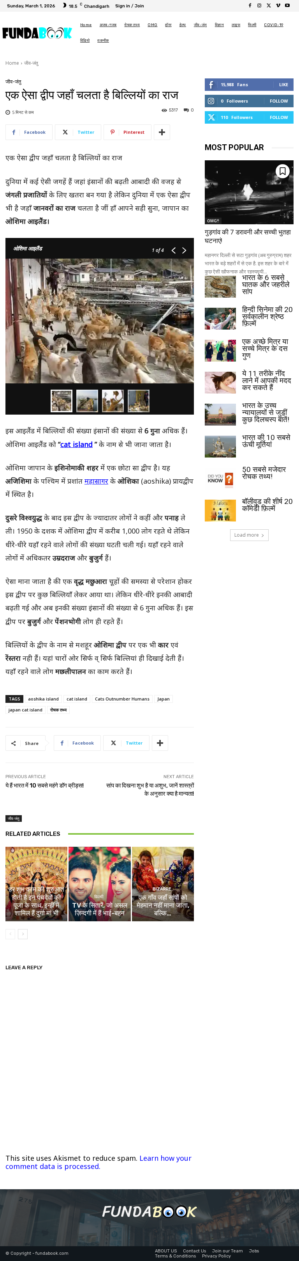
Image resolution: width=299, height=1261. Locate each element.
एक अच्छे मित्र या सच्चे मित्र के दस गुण (265, 348)
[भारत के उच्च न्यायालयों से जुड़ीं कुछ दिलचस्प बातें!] (220, 415)
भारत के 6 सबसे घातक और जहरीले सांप (265, 284)
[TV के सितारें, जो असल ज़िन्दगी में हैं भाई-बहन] (99, 884)
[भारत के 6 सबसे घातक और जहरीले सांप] (220, 287)
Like (283, 84)
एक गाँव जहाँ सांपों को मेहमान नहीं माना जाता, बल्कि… (163, 905)
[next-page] (23, 934)
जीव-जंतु (31, 63)
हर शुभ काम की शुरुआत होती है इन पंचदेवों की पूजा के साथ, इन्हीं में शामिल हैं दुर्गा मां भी (36, 901)
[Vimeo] (278, 6)
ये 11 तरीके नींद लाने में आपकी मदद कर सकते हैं (266, 380)
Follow (279, 101)
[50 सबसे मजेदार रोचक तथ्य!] (220, 479)
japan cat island (25, 710)
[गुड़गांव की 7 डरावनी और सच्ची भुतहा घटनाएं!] (249, 192)
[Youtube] (287, 6)
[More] (162, 132)
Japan (163, 699)
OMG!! (213, 220)
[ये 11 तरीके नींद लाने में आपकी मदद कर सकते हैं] (220, 383)
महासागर (96, 481)
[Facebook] (250, 6)
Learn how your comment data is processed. (98, 1162)
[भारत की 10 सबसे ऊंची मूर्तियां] (220, 447)
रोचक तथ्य (58, 710)
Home (12, 63)
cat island (76, 444)
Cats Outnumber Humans (122, 699)
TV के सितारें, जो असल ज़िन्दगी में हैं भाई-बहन (99, 909)
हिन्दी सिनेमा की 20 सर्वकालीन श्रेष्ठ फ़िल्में (267, 316)
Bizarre (162, 889)
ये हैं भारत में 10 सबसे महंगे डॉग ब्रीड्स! (44, 785)
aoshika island (43, 699)
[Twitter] (268, 6)
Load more (246, 535)
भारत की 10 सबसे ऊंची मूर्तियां (266, 441)
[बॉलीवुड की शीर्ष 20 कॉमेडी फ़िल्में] (220, 510)
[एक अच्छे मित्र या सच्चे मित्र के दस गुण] (220, 351)
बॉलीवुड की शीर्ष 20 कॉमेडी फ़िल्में (267, 505)
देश (35, 881)
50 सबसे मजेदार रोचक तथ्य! (264, 473)
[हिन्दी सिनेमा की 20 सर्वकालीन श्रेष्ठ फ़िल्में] (220, 319)
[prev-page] (10, 934)
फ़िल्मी (98, 897)
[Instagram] (259, 6)
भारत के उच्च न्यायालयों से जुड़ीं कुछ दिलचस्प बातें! (265, 412)
